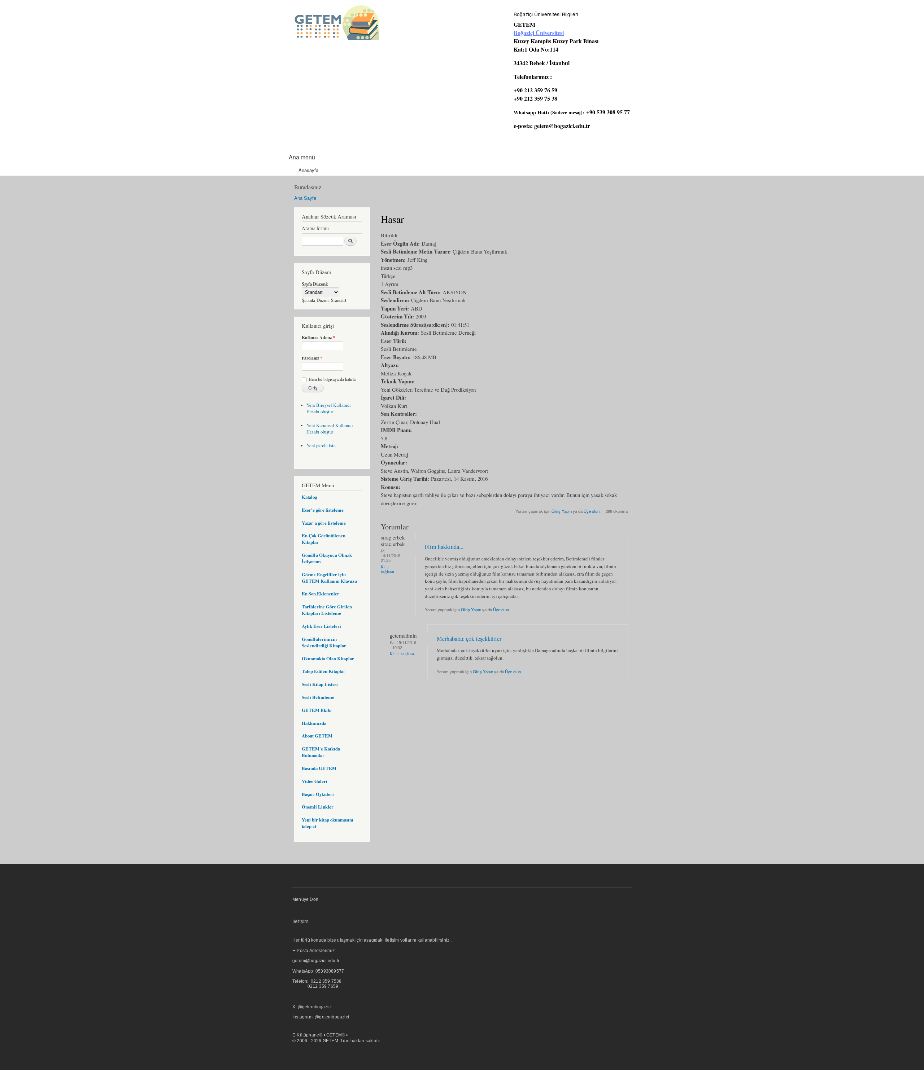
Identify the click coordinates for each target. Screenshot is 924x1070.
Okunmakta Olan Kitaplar (328, 658)
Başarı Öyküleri (318, 794)
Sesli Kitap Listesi (320, 684)
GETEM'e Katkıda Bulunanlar (321, 751)
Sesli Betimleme (318, 697)
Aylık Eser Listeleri (321, 626)
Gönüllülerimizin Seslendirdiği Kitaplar (324, 642)
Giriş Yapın (562, 511)
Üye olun (592, 511)
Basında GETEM (319, 768)
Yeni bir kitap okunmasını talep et (327, 822)
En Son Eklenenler (320, 593)
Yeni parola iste (321, 445)
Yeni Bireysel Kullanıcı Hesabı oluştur (328, 408)
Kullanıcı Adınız (318, 337)
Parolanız (312, 358)
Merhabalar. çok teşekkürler (469, 639)
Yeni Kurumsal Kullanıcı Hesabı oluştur (329, 428)
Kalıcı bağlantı (387, 569)
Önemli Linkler (318, 806)
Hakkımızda (314, 723)
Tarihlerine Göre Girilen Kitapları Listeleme (327, 609)
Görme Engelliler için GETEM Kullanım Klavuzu (329, 577)
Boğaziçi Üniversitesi (539, 32)
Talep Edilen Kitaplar (323, 671)
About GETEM (317, 735)
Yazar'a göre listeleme (324, 523)
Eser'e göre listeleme (323, 510)
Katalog (309, 497)
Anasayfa (308, 170)
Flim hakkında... (444, 547)
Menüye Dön (305, 899)
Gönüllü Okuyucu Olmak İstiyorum (327, 558)
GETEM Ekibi (317, 710)
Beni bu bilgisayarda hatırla (332, 379)
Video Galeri (314, 781)
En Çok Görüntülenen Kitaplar (323, 538)
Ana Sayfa (305, 197)
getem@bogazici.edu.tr (562, 126)
